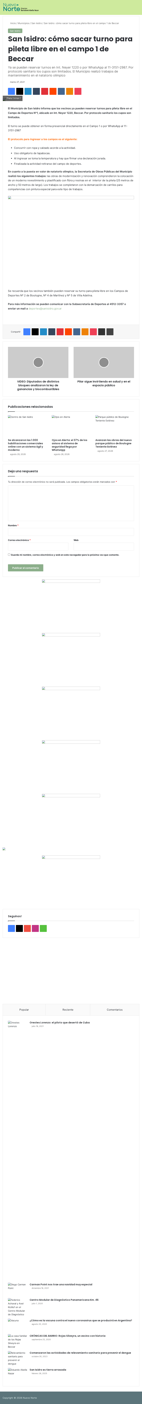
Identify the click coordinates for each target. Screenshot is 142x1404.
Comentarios (115, 1009)
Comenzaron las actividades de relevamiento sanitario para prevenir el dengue (80, 1353)
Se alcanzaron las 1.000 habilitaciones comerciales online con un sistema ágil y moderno (25, 445)
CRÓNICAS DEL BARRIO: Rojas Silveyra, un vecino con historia (67, 1336)
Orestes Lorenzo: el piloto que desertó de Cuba (60, 1022)
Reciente (68, 1009)
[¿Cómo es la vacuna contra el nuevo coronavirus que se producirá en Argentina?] (17, 1325)
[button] (8, 969)
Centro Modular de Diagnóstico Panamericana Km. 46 (64, 1300)
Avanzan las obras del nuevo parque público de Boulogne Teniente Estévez (113, 443)
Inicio (13, 23)
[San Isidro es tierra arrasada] (17, 1374)
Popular (24, 1009)
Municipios (23, 23)
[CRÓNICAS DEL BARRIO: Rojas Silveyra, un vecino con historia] (17, 1341)
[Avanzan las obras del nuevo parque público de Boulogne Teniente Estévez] (114, 426)
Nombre (13, 525)
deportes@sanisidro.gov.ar (45, 308)
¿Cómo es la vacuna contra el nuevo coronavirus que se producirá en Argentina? (81, 1320)
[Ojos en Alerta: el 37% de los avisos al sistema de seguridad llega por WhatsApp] (71, 426)
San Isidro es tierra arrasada (48, 1369)
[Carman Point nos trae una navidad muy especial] (17, 1289)
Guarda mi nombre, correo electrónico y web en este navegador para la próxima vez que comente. (65, 554)
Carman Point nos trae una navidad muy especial (61, 1284)
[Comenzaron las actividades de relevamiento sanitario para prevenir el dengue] (17, 1358)
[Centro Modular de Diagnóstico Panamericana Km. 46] (17, 1307)
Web (76, 540)
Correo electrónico (19, 540)
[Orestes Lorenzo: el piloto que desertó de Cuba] (17, 1150)
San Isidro (36, 23)
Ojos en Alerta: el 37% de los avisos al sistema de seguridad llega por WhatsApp (69, 445)
